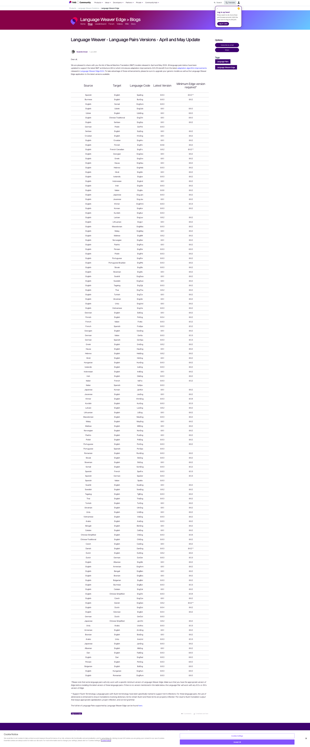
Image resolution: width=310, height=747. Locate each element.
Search (219, 2)
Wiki (127, 24)
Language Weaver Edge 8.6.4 (92, 71)
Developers (117, 2)
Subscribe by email (227, 45)
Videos (120, 24)
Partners (129, 2)
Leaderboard (100, 24)
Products (97, 2)
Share (227, 50)
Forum (111, 24)
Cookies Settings (237, 736)
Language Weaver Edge (110, 8)
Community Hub (151, 2)
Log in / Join (223, 24)
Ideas (107, 2)
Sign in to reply (76, 714)
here (140, 705)
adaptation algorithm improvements (192, 68)
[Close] (306, 738)
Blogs (135, 19)
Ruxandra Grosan (82, 52)
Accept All (237, 742)
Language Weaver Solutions (88, 8)
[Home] (80, 2)
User (238, 2)
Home (82, 24)
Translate (231, 2)
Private (138, 2)
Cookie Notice (106, 740)
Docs (133, 24)
